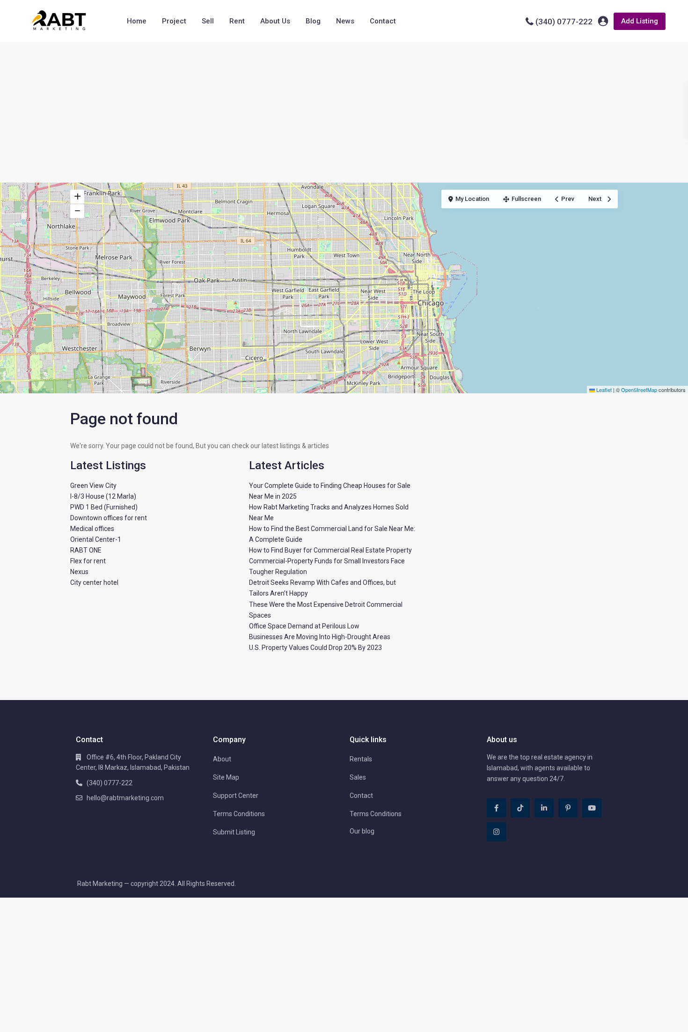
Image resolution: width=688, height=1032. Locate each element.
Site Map (226, 777)
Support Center (235, 795)
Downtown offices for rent (108, 518)
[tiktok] (520, 808)
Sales (358, 777)
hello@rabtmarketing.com (125, 798)
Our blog (362, 831)
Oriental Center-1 (95, 539)
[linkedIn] (544, 808)
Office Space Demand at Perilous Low (304, 626)
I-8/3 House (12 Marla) (103, 496)
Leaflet (603, 389)
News (345, 21)
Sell (208, 21)
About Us (275, 21)
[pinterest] (568, 808)
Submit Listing (234, 832)
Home (136, 21)
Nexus (79, 571)
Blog (313, 21)
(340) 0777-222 (564, 21)
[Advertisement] (344, 112)
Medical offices (92, 528)
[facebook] (496, 808)
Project (174, 21)
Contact (383, 21)
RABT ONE (86, 550)
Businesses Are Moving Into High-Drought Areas (319, 637)
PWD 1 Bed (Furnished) (104, 507)
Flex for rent (88, 561)
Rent (237, 21)
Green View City (93, 485)
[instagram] (496, 831)
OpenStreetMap (639, 389)
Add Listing (639, 21)
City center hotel (94, 582)
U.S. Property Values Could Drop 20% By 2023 (315, 647)
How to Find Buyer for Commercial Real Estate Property (330, 550)
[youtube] (591, 808)
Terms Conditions (239, 814)
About (222, 759)
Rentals (361, 759)
